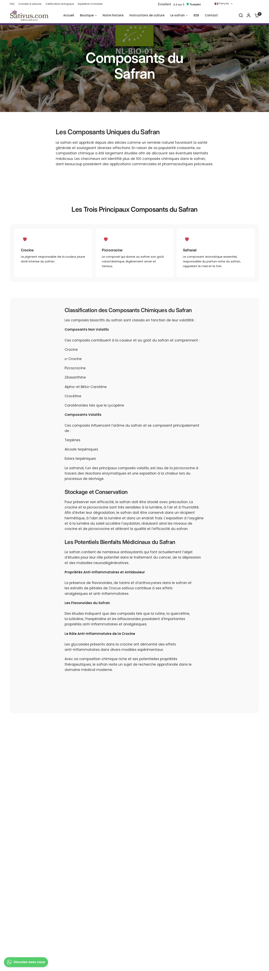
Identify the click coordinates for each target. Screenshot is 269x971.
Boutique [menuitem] (87, 15)
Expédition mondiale (90, 4)
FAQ (12, 4)
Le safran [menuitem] (177, 15)
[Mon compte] (248, 15)
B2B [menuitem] (196, 15)
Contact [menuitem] (211, 15)
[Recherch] (241, 15)
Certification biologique (59, 4)
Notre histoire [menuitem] (113, 15)
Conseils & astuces (30, 4)
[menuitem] (13, 4)
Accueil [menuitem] (68, 15)
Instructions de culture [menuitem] (146, 15)
